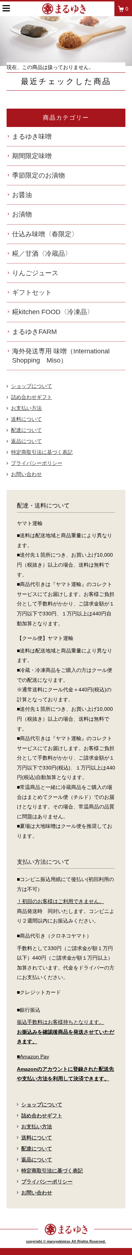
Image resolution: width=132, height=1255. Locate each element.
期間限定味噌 (32, 156)
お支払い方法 (26, 408)
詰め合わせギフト (31, 397)
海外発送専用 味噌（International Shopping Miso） (61, 356)
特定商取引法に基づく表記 (42, 452)
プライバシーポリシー (36, 463)
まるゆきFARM (34, 331)
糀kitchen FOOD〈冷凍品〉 (53, 312)
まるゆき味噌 (32, 136)
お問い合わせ (26, 474)
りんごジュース (35, 273)
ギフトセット (32, 292)
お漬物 (22, 214)
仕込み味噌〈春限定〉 (45, 234)
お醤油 (22, 195)
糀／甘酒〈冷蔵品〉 (42, 253)
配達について (26, 430)
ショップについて (31, 386)
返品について (26, 441)
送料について (26, 419)
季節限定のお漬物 (38, 175)
